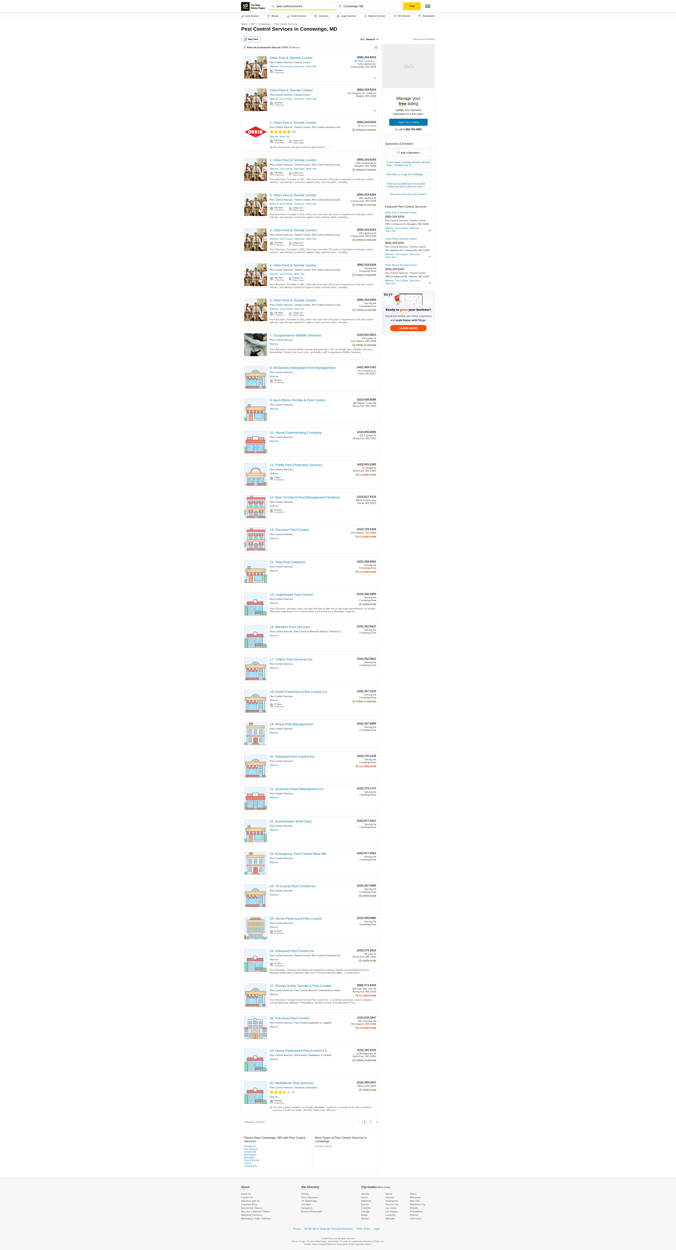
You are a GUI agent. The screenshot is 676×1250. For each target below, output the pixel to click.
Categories (306, 1208)
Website (274, 66)
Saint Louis (416, 1218)
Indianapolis (392, 1201)
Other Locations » (367, 61)
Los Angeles (392, 1211)
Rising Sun (250, 1146)
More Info (311, 66)
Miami (413, 1194)
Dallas (364, 1215)
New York (415, 1201)
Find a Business (309, 1197)
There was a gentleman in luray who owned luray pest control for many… (406, 185)
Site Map (306, 1204)
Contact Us (247, 1197)
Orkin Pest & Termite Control (291, 58)
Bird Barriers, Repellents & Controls (313, 1055)
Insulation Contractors (305, 1087)
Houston (390, 1197)
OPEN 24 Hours (290, 47)
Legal (377, 1228)
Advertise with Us (250, 1201)
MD (253, 24)
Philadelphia (416, 1211)
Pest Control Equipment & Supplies (312, 1022)
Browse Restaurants (312, 1211)
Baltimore (366, 1201)
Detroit (389, 1194)
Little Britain (250, 1166)
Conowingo (264, 24)
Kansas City (392, 1204)
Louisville (390, 1215)
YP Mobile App (309, 1201)
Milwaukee (415, 1197)
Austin (364, 1197)
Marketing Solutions (251, 1215)
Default (370, 39)
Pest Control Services (281, 62)
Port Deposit (251, 1149)
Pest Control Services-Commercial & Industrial (336, 127)
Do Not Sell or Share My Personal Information (329, 1228)
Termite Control (302, 62)
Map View (253, 39)
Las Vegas (391, 1208)
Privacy (297, 1228)
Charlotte (366, 1208)
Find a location (368, 125)
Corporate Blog (249, 1204)
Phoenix (414, 1215)
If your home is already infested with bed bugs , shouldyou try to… (408, 163)
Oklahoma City (417, 1204)
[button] (427, 6)
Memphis (390, 1218)
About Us (246, 1194)
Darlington (249, 1157)
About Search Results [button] (424, 39)
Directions (299, 66)
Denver (365, 1218)
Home (244, 24)
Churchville (250, 1152)
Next (376, 1122)
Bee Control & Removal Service (311, 631)
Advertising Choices (251, 1208)
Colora (247, 1163)
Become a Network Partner (255, 1211)
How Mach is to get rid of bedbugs (405, 174)
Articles (305, 1194)
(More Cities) (383, 1187)
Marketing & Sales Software (256, 1218)
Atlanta (365, 1194)
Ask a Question (410, 152)
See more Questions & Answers (408, 194)
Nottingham (250, 1154)
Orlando (414, 1208)
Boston (365, 1204)
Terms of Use (363, 1228)
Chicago (365, 1211)
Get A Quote (286, 66)
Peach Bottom (252, 1160)
